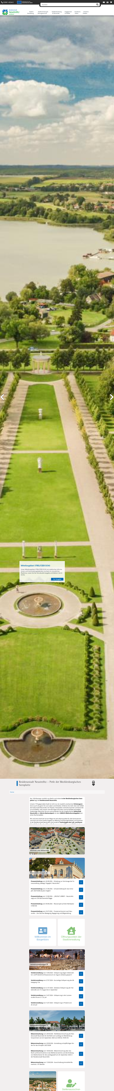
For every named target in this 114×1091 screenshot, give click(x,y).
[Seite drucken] (93, 782)
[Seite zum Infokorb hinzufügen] (93, 784)
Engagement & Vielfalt (68, 12)
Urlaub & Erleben (85, 12)
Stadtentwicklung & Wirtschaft (57, 12)
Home (12, 792)
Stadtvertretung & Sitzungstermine (43, 12)
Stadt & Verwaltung (30, 12)
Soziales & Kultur (77, 12)
